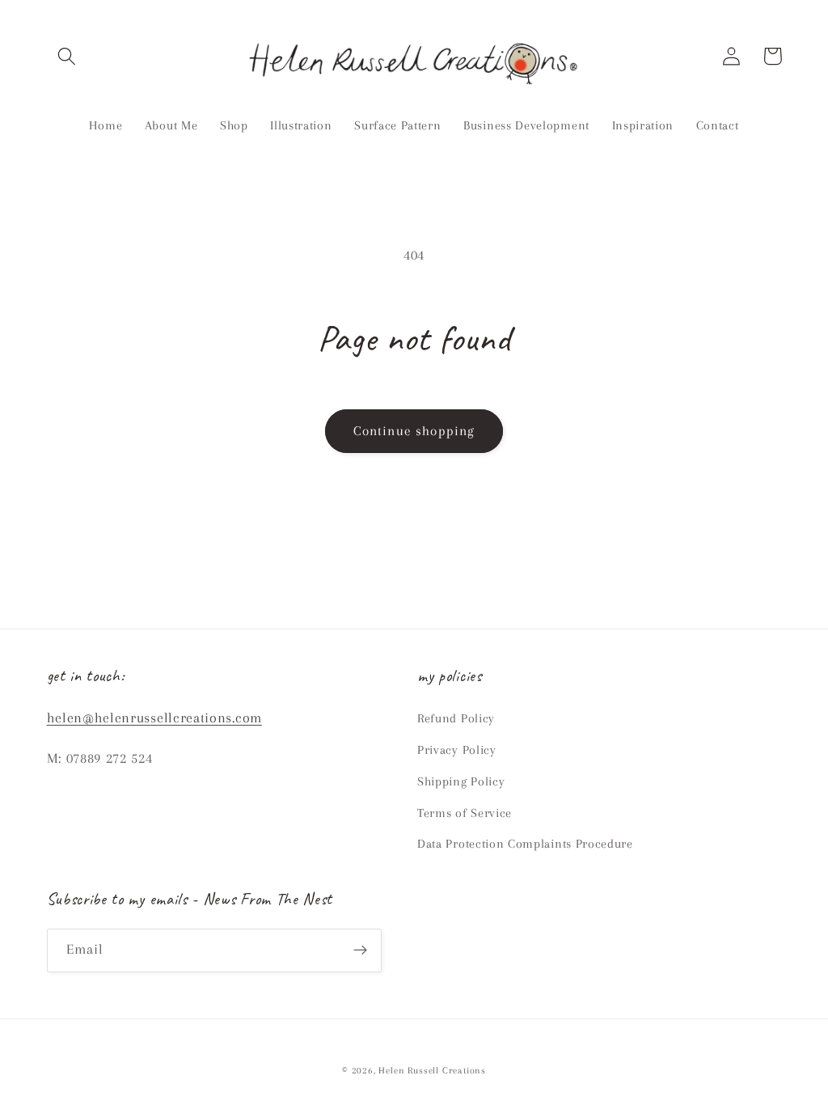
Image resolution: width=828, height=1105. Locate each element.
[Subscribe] (360, 950)
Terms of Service (464, 813)
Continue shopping (414, 430)
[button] (67, 56)
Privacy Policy (456, 750)
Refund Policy (456, 718)
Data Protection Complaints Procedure (525, 843)
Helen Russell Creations (432, 1070)
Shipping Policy (461, 781)
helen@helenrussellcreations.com (154, 717)
